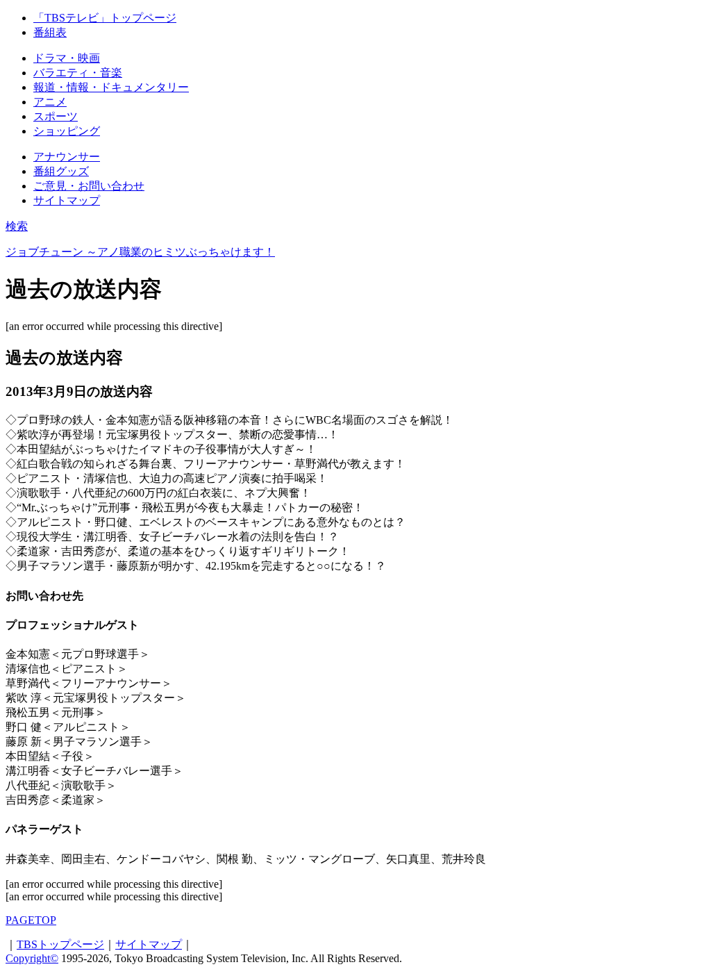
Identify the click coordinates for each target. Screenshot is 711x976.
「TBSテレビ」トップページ (104, 18)
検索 (17, 226)
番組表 (50, 32)
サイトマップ (148, 944)
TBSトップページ (60, 944)
